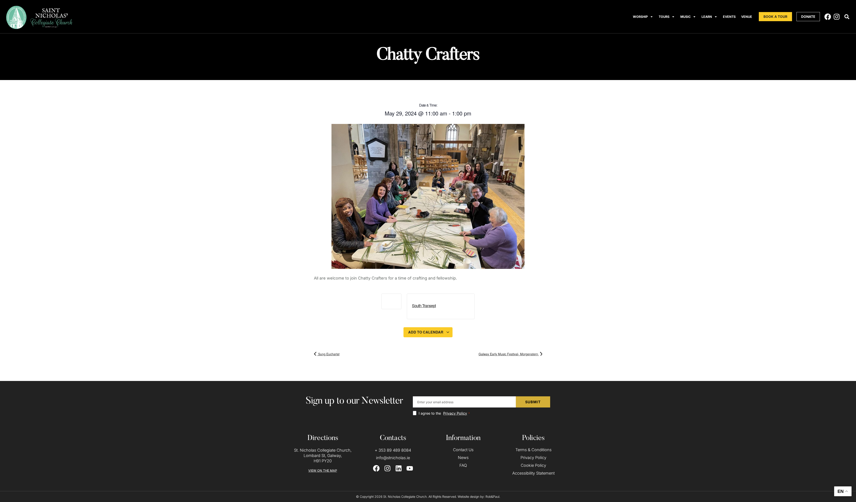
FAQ (463, 465)
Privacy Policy (455, 413)
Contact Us (463, 450)
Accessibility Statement (533, 473)
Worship (640, 17)
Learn (707, 17)
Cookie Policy (533, 465)
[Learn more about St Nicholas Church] (846, 16)
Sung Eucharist (328, 354)
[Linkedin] (398, 468)
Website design (468, 496)
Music (685, 17)
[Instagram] (836, 16)
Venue (746, 17)
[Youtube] (409, 468)
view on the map (322, 470)
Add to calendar (426, 332)
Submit (533, 402)
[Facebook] (827, 16)
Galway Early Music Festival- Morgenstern (509, 354)
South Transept (424, 305)
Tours (664, 17)
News (463, 457)
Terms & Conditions (533, 450)
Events (729, 17)
